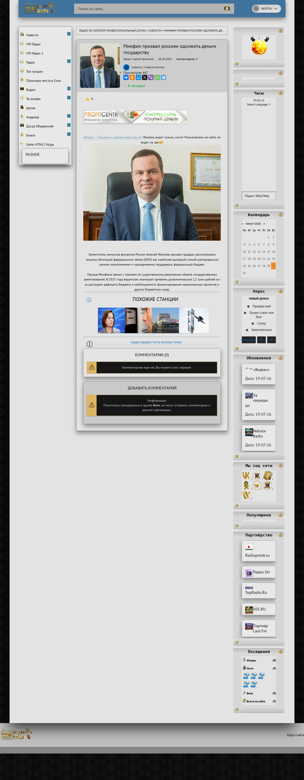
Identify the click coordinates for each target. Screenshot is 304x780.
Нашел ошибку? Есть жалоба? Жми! (156, 342)
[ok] (246, 489)
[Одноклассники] (132, 77)
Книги (30, 135)
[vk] (246, 479)
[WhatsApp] (157, 77)
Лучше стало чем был (261, 314)
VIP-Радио (33, 44)
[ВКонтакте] (126, 77)
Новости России (154, 67)
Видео (30, 90)
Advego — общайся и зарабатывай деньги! (112, 137)
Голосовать (249, 340)
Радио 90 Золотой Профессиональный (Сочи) (112, 30)
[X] (144, 77)
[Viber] (151, 77)
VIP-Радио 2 (34, 53)
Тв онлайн (33, 99)
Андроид (32, 117)
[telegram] (257, 489)
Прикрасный (261, 306)
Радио (30, 62)
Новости (154, 30)
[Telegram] (163, 77)
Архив (30, 108)
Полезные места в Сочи (43, 81)
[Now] (246, 498)
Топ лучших (34, 71)
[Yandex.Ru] (267, 489)
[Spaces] (267, 479)
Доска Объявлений (39, 126)
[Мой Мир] (138, 77)
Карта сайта (295, 735)
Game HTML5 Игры (39, 144)
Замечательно (261, 330)
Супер (261, 323)
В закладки (136, 85)
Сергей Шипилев (142, 59)
